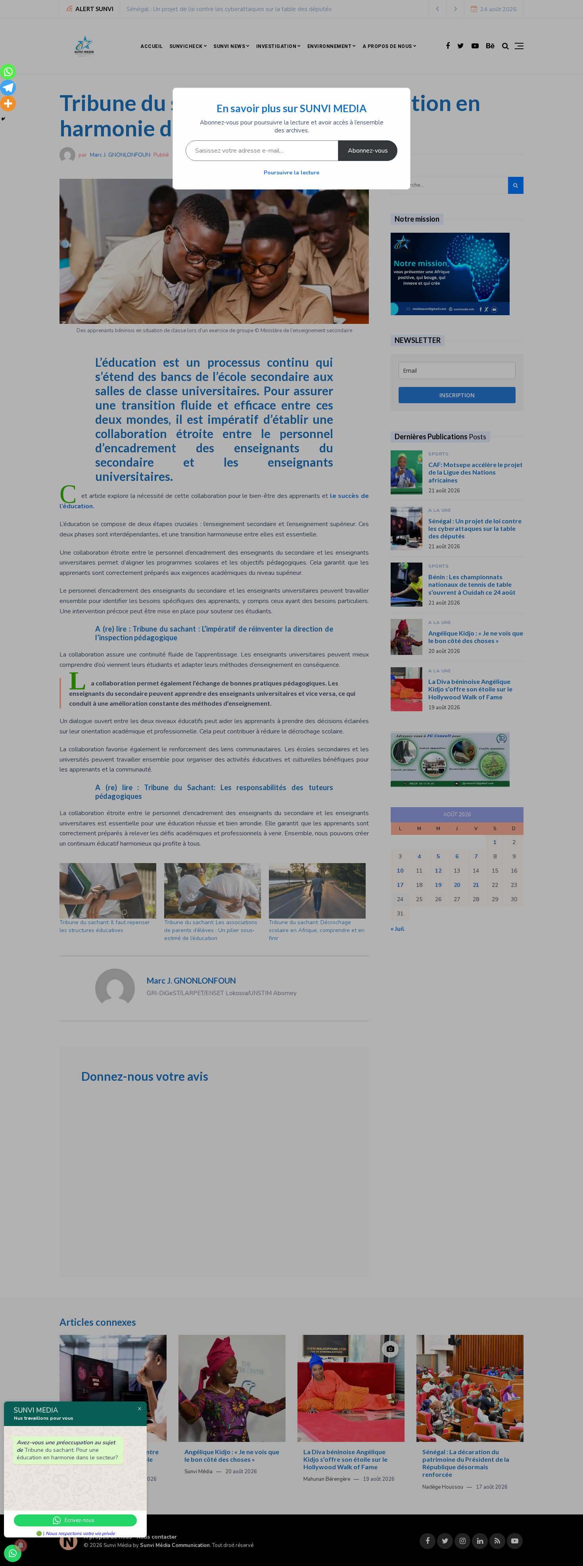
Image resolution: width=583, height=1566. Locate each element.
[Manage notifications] (20, 1545)
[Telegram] (8, 88)
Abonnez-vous (368, 150)
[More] (8, 103)
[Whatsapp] (8, 72)
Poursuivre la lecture (291, 172)
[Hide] (3, 119)
